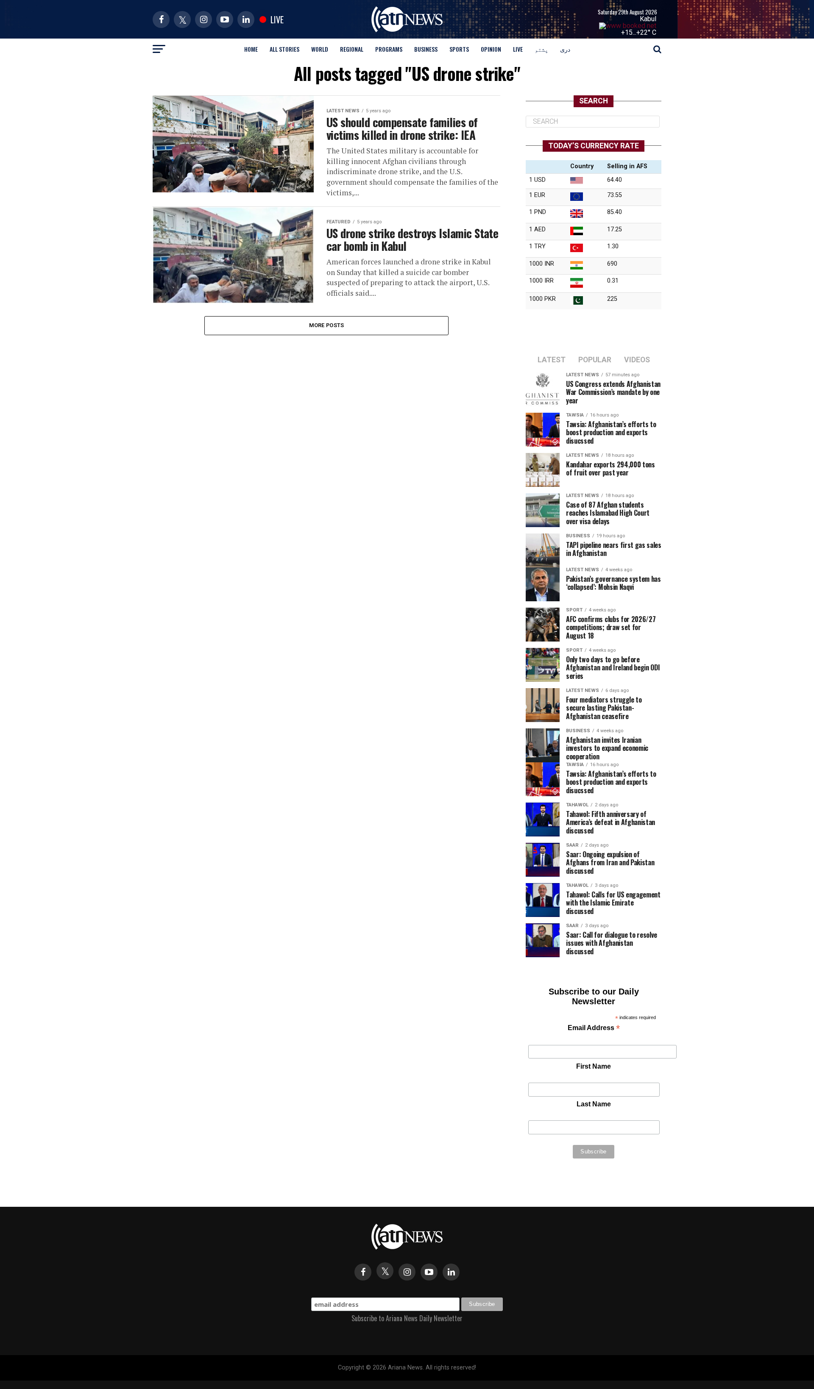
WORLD (319, 48)
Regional (351, 48)
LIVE (518, 48)
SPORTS (459, 48)
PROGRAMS (388, 48)
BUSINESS (426, 48)
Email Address (594, 1028)
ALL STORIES (284, 48)
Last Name (594, 1104)
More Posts (326, 325)
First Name (593, 1066)
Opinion (491, 48)
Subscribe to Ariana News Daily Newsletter (407, 1318)
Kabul (648, 19)
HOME (251, 48)
